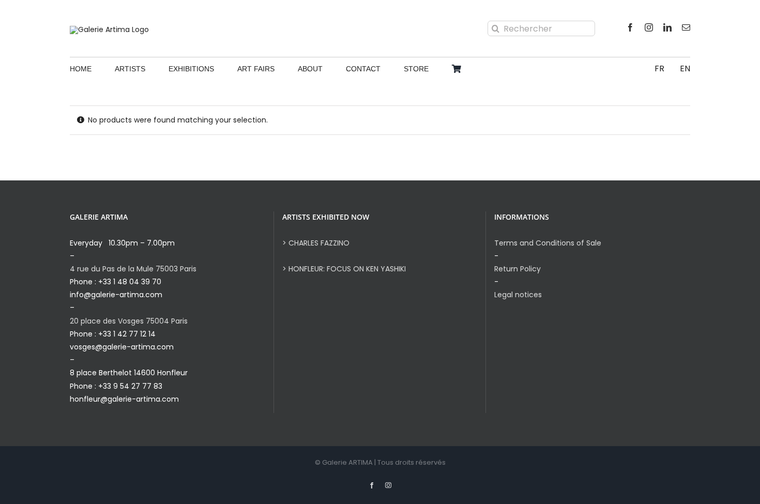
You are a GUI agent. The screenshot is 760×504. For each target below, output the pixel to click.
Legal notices (518, 294)
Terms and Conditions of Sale (547, 243)
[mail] (686, 27)
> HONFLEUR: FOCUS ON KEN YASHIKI (344, 269)
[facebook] (630, 27)
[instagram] (649, 27)
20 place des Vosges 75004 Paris (129, 321)
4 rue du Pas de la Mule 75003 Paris (133, 269)
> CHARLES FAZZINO (315, 243)
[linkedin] (667, 27)
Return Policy (517, 269)
